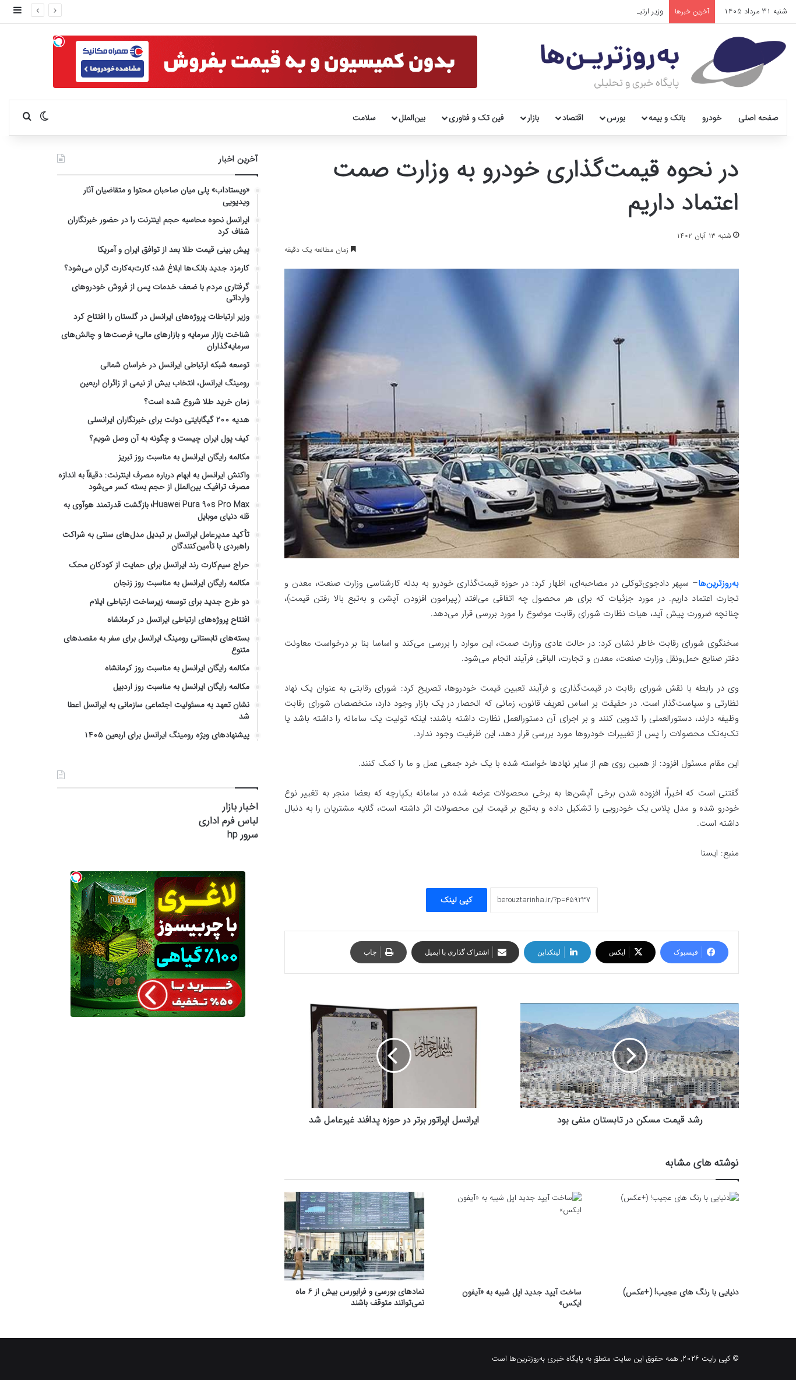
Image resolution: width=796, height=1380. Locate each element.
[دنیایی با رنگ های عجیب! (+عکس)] (669, 1236)
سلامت (364, 117)
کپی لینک (457, 899)
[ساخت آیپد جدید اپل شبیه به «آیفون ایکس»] (512, 1236)
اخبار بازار (240, 807)
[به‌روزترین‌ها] (663, 63)
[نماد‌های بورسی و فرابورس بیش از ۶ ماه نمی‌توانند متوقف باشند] (354, 1236)
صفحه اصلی (758, 117)
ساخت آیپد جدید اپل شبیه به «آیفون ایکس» (522, 1297)
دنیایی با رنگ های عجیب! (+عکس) (681, 1292)
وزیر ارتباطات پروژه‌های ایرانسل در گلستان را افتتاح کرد (580, 11)
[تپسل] (59, 41)
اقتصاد (572, 117)
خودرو (712, 117)
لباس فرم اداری (228, 821)
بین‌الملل (412, 117)
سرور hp (242, 835)
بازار (533, 117)
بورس (616, 117)
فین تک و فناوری (476, 117)
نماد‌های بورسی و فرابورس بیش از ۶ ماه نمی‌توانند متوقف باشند (359, 1297)
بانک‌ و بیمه (667, 117)
